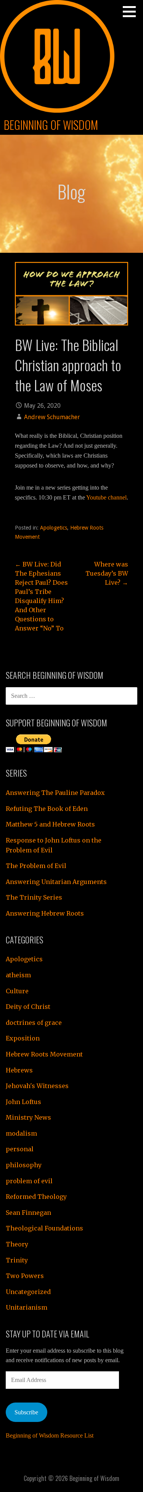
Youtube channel (106, 497)
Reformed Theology (36, 1196)
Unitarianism (26, 1307)
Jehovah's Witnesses (37, 1086)
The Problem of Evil (36, 866)
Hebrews (19, 1070)
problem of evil (29, 1181)
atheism (18, 975)
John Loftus (23, 1102)
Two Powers (25, 1276)
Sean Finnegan (28, 1212)
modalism (21, 1133)
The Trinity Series (34, 897)
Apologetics (53, 528)
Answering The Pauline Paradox (55, 792)
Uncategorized (28, 1292)
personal (20, 1149)
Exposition (23, 1038)
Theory (17, 1244)
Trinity (17, 1260)
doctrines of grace (34, 1022)
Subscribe (26, 1412)
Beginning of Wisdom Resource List (49, 1435)
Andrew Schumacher (52, 417)
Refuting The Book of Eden (47, 808)
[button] (132, 11)
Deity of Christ (28, 1006)
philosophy (24, 1165)
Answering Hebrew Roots (45, 913)
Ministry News (28, 1117)
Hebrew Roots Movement (44, 1054)
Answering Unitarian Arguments (56, 882)
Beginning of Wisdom (51, 124)
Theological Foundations (44, 1228)
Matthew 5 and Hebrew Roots (50, 824)
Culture (17, 991)
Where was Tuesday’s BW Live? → (106, 573)
